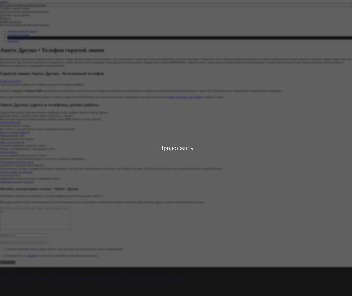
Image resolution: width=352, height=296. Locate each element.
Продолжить (176, 147)
